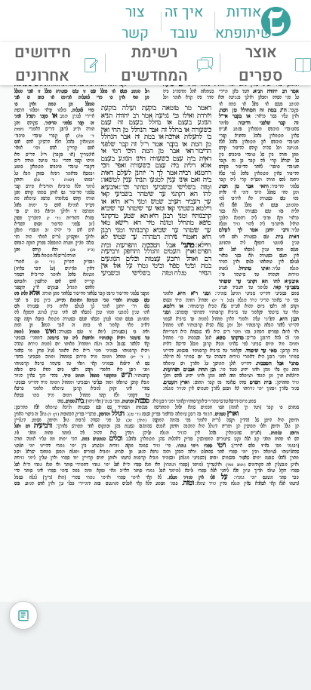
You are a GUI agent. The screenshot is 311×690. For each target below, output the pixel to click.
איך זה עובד (184, 23)
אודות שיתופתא (243, 23)
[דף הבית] (276, 31)
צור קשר (135, 23)
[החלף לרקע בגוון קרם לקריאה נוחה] (23, 615)
